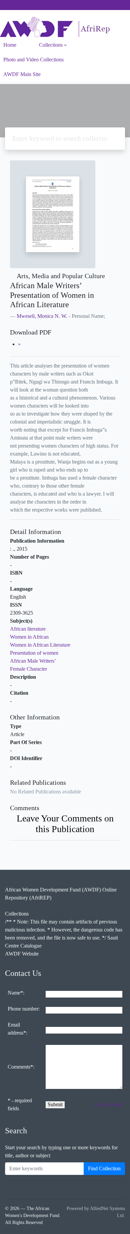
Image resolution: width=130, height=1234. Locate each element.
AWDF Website (22, 954)
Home (9, 45)
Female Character (28, 669)
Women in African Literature (40, 645)
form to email (108, 1104)
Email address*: (17, 1029)
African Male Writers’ (33, 661)
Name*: (16, 993)
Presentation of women (34, 653)
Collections (51, 45)
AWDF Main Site (22, 74)
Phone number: (24, 1009)
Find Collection (104, 1168)
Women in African (29, 637)
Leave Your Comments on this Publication (65, 823)
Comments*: (21, 1067)
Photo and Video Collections (33, 59)
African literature (28, 629)
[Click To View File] (19, 344)
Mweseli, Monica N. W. (42, 316)
